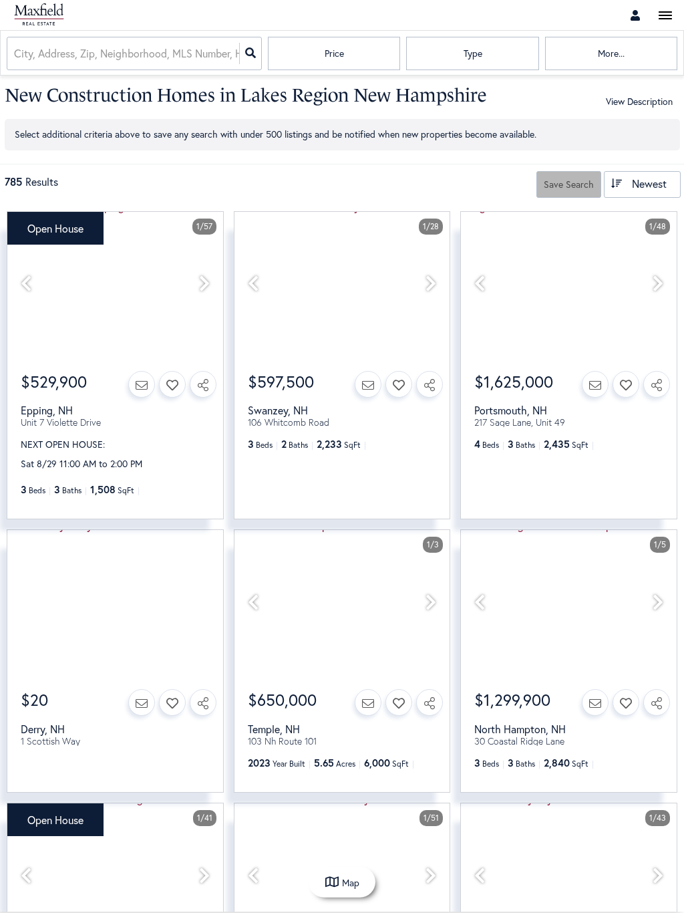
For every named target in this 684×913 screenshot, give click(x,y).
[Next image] (204, 283)
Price (334, 53)
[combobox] (15, 53)
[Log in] (635, 15)
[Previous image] (26, 283)
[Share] (203, 384)
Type (473, 53)
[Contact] (141, 384)
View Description (639, 101)
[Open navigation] (665, 16)
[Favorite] (172, 384)
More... (611, 53)
